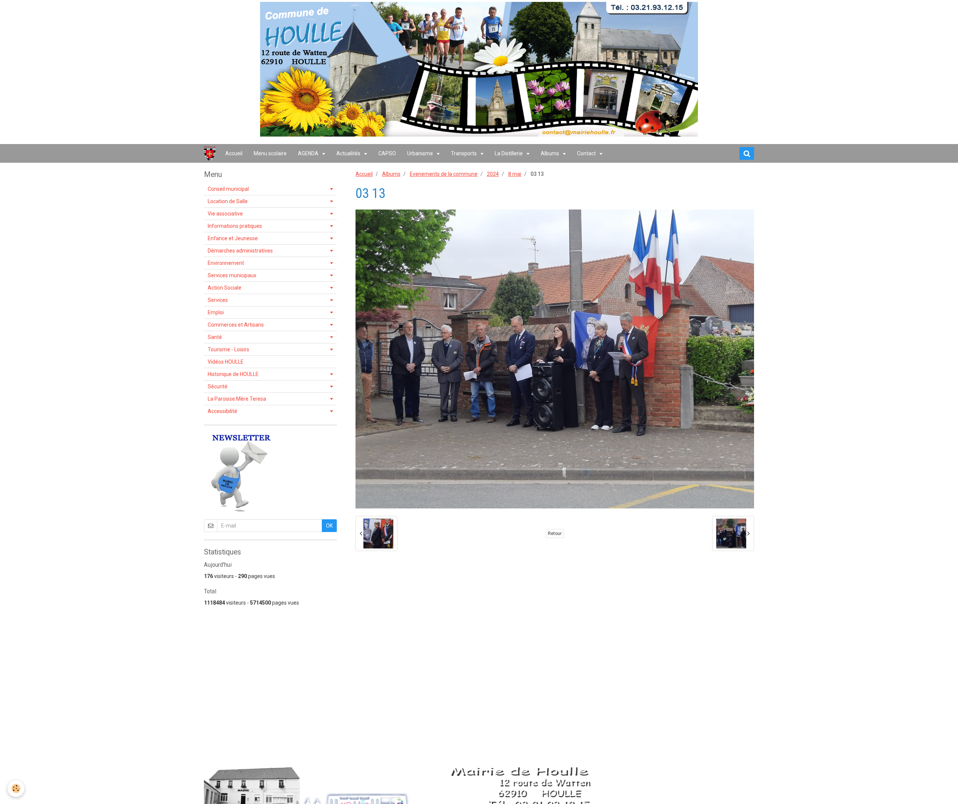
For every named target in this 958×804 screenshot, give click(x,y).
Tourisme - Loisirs (228, 349)
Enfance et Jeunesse (233, 238)
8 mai (514, 174)
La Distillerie (509, 153)
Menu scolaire (270, 153)
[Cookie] (15, 788)
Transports (464, 153)
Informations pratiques (235, 226)
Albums (550, 153)
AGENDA (309, 153)
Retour (555, 533)
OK (329, 526)
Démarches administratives (240, 251)
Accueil (233, 153)
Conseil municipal (228, 189)
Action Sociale (224, 288)
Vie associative (225, 214)
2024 (493, 174)
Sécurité (218, 386)
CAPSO (387, 153)
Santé (215, 337)
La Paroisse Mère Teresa (237, 399)
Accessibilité (222, 411)
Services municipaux (232, 275)
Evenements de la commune (444, 174)
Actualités (348, 153)
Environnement (226, 263)
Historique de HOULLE (233, 374)
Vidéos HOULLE (226, 362)
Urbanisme (420, 153)
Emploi (216, 312)
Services (218, 300)
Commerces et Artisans (236, 325)
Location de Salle (228, 201)
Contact (587, 153)
